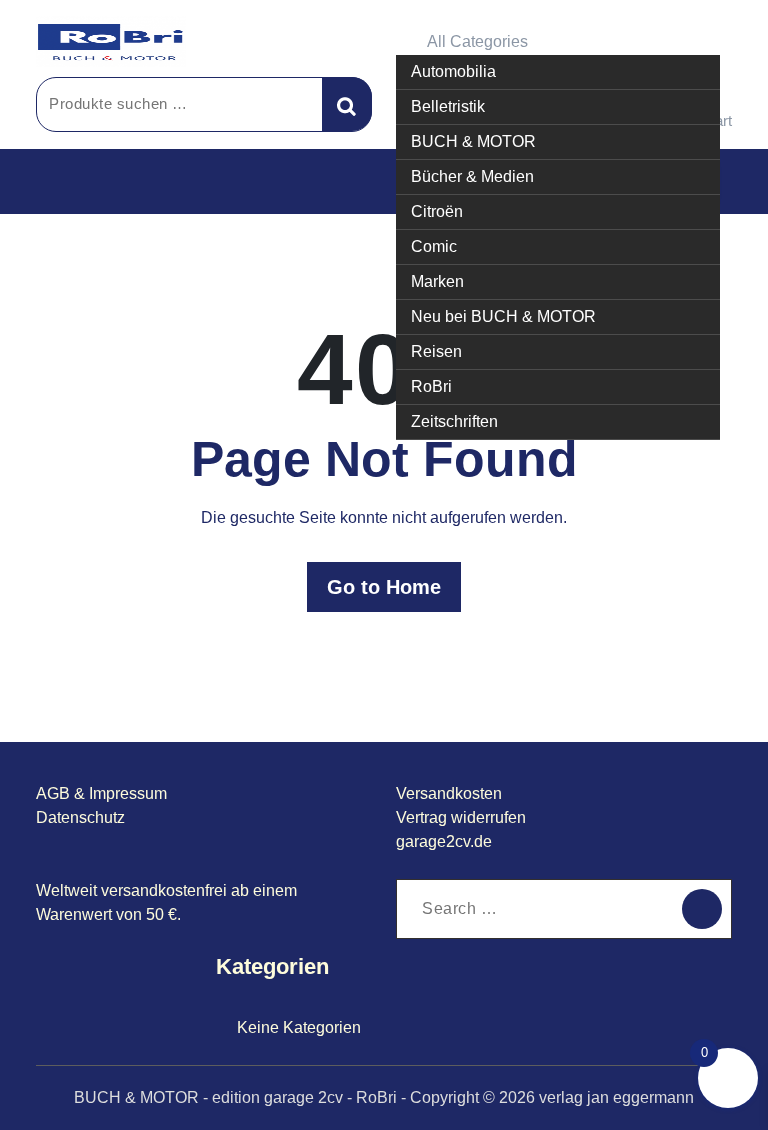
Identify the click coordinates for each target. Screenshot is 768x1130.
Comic (434, 246)
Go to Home (384, 587)
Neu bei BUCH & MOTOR (503, 316)
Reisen (436, 351)
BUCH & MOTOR (473, 141)
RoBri (431, 386)
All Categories (477, 41)
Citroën (437, 211)
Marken (437, 281)
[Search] (702, 909)
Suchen (347, 104)
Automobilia (453, 71)
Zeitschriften (454, 421)
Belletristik (448, 106)
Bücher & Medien (472, 176)
